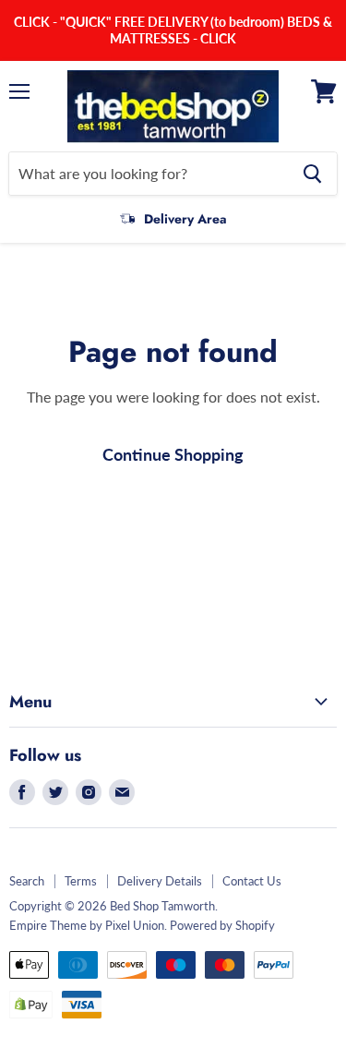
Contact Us (251, 880)
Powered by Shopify (222, 925)
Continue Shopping (173, 454)
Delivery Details (159, 880)
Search (26, 880)
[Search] (312, 173)
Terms (81, 880)
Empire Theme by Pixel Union (86, 925)
